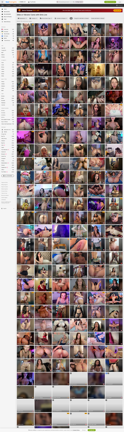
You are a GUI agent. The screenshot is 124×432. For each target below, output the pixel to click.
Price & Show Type (46, 18)
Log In (120, 2)
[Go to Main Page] (11, 2)
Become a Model (4, 195)
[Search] (74, 2)
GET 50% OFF (117, 10)
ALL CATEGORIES (8, 175)
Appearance (22, 18)
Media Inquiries (4, 188)
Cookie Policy (76, 430)
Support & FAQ (4, 182)
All (71, 18)
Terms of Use (4, 193)
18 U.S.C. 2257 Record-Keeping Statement (6, 202)
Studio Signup (4, 197)
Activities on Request (61, 18)
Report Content (4, 186)
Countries (34, 18)
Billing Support (4, 184)
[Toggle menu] (2, 2)
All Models (3, 199)
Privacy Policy (4, 191)
